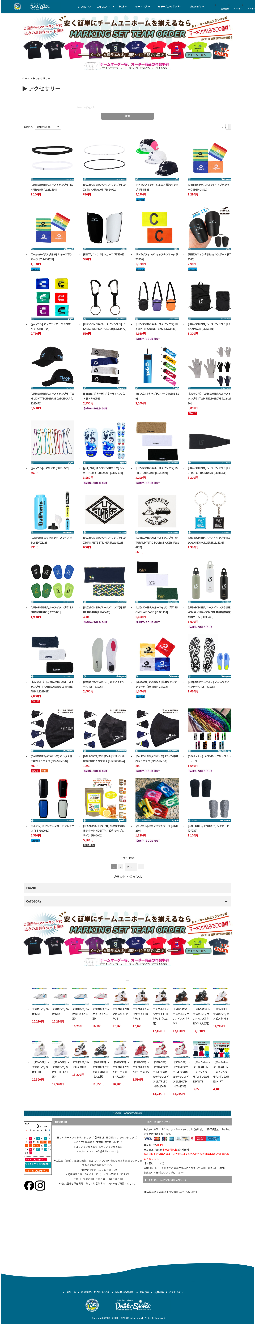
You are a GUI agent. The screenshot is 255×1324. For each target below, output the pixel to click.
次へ (129, 866)
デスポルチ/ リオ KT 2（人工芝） (80, 1013)
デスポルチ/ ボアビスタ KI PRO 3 (121, 1013)
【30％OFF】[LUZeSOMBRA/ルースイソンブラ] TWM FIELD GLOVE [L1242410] (209, 398)
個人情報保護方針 (125, 1292)
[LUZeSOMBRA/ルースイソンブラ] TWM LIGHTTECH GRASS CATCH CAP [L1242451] (52, 398)
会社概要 (159, 1292)
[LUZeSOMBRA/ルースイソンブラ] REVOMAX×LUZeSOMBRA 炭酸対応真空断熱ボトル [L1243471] (209, 612)
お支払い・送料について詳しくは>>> (164, 1172)
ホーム (25, 78)
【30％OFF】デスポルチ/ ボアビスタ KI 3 (221, 1013)
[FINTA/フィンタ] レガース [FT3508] (103, 254)
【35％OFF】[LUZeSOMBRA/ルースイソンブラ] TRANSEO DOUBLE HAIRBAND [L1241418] (52, 686)
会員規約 (144, 1292)
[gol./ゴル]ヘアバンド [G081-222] (50, 468)
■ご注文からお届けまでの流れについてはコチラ (171, 1191)
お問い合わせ (176, 1292)
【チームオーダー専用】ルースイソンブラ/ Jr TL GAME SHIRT (221, 1071)
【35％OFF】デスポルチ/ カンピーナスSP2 (141, 1066)
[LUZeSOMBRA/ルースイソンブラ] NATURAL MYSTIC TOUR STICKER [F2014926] (157, 542)
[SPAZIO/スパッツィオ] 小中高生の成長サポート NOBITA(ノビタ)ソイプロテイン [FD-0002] (104, 830)
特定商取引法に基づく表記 (95, 1292)
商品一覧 (71, 1292)
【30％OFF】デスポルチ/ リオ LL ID (40, 1066)
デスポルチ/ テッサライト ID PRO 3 (141, 1013)
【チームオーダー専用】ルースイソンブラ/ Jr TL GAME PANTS (201, 1071)
